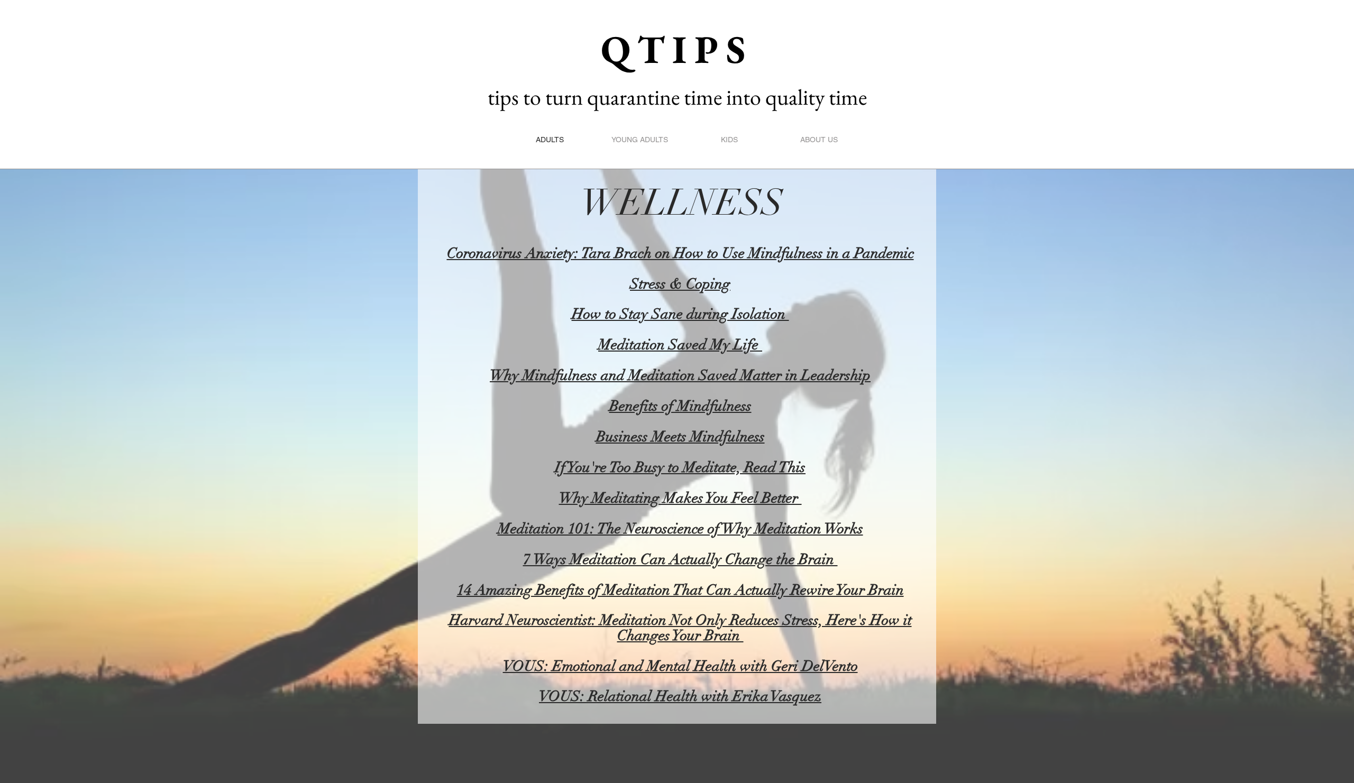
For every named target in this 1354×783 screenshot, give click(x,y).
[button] (701, 63)
